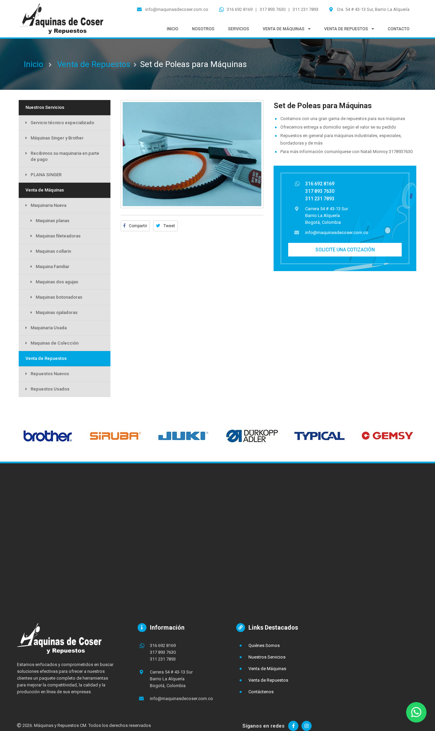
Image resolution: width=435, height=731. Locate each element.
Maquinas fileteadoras (58, 235)
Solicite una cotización (345, 249)
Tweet (168, 225)
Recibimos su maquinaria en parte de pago (65, 156)
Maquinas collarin (53, 251)
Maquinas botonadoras (59, 297)
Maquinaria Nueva (48, 205)
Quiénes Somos (264, 645)
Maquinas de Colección (55, 343)
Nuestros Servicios (44, 107)
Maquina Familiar (52, 266)
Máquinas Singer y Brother (57, 137)
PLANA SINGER (46, 174)
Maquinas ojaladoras (56, 312)
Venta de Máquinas (44, 190)
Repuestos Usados (50, 389)
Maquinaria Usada (49, 327)
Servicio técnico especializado (62, 122)
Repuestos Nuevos (50, 373)
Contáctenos (261, 691)
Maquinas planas (52, 220)
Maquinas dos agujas (57, 281)
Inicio (33, 64)
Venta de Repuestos (93, 64)
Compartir (137, 225)
